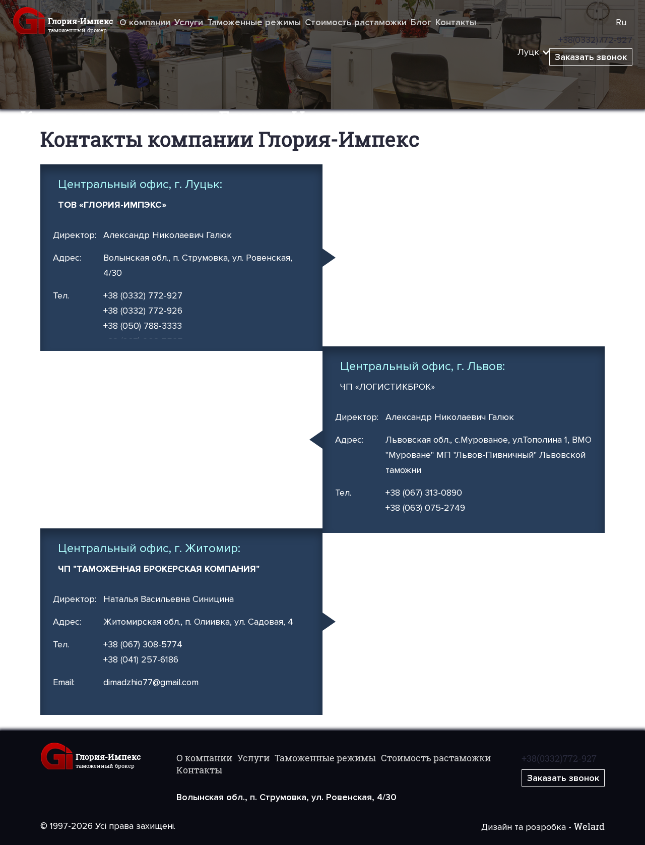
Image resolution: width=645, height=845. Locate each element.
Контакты (455, 22)
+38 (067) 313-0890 (423, 492)
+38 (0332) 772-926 (142, 310)
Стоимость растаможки (356, 22)
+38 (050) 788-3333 (142, 325)
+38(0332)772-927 (559, 758)
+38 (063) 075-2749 (425, 507)
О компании (144, 22)
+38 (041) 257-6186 (140, 659)
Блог (421, 22)
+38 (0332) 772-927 (142, 295)
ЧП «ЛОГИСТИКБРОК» (387, 386)
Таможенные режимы (254, 22)
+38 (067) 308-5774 (142, 644)
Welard (589, 826)
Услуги (188, 22)
